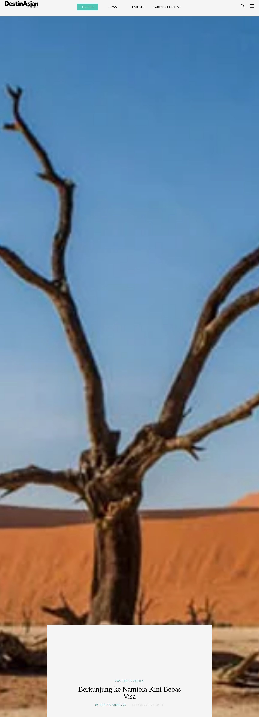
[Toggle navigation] (242, 6)
